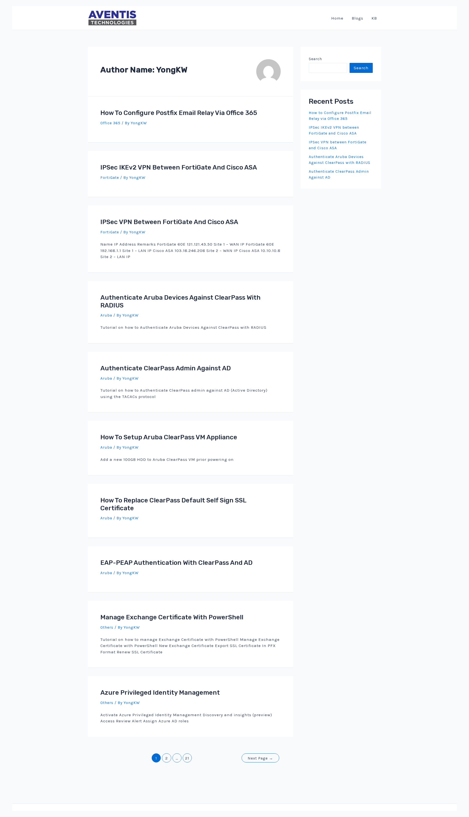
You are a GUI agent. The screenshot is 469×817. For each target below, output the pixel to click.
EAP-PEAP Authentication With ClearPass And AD (176, 563)
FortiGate (109, 177)
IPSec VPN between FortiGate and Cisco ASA (169, 222)
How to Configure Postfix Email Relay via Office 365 (178, 113)
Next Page (260, 758)
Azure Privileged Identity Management (160, 692)
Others (106, 627)
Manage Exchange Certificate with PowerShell (171, 617)
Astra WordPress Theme (266, 813)
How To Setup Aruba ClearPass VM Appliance (168, 437)
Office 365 (110, 123)
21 (187, 758)
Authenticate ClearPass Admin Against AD (165, 368)
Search (315, 59)
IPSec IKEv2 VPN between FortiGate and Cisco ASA (178, 167)
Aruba (106, 315)
